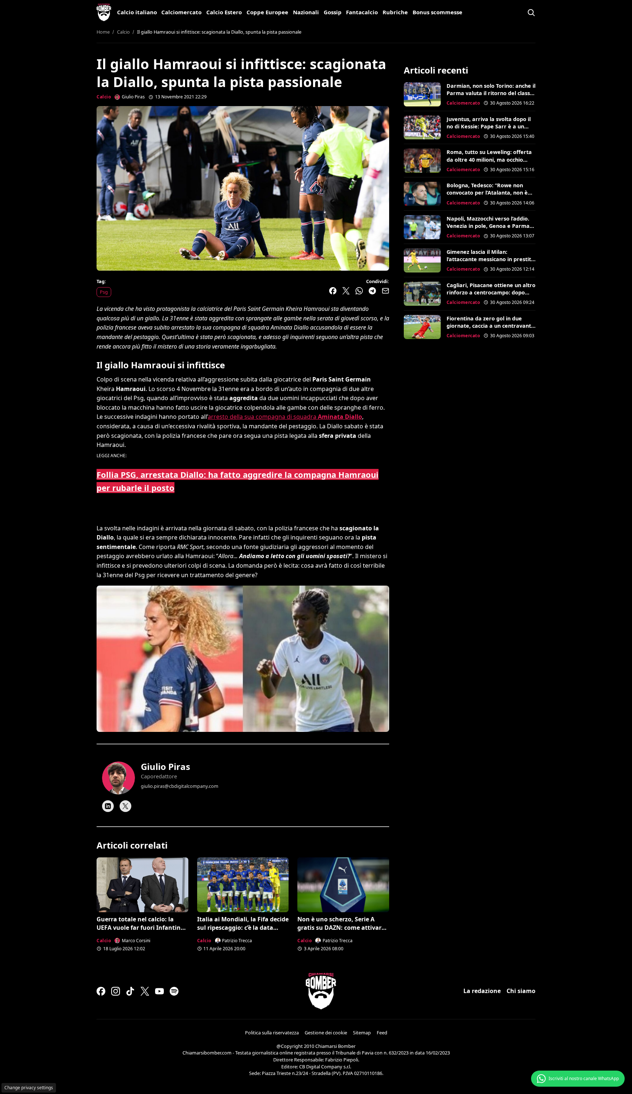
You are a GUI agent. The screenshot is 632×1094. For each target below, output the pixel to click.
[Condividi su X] (346, 290)
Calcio (104, 97)
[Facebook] (101, 991)
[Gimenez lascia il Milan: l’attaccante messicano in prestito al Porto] (422, 260)
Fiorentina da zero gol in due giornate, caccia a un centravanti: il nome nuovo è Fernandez (490, 326)
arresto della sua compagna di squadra (285, 417)
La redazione (482, 991)
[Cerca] (531, 12)
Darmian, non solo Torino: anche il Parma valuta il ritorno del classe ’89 (491, 93)
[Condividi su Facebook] (332, 290)
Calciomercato (181, 12)
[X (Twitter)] (144, 991)
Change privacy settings (28, 1087)
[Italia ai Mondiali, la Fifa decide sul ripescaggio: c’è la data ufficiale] (243, 884)
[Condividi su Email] (385, 290)
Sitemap (362, 1032)
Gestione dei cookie (326, 1032)
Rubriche (395, 12)
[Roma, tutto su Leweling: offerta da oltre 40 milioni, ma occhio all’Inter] (422, 161)
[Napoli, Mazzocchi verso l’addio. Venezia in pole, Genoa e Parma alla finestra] (422, 227)
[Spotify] (174, 991)
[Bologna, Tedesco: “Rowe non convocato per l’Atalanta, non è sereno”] (422, 194)
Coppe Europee (267, 12)
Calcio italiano (137, 12)
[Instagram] (115, 991)
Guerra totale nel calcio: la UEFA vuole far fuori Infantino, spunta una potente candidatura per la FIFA (141, 931)
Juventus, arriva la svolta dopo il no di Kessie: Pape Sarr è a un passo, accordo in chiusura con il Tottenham (489, 130)
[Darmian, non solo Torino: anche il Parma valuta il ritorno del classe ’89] (422, 94)
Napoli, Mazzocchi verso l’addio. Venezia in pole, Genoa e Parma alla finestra (488, 226)
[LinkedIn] (108, 806)
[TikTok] (130, 991)
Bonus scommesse (437, 12)
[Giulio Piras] (118, 778)
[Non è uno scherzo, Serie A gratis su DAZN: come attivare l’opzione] (343, 884)
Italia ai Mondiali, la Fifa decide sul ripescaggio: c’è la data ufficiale (243, 927)
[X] (125, 806)
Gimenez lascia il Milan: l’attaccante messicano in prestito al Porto (490, 259)
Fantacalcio (362, 12)
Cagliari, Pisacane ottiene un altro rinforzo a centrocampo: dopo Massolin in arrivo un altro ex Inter (491, 296)
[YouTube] (159, 991)
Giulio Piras (165, 766)
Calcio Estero (224, 12)
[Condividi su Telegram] (372, 290)
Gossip (333, 12)
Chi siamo (521, 991)
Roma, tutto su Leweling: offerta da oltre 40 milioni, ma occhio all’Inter (489, 159)
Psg (104, 292)
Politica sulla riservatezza (272, 1032)
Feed (382, 1032)
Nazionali (306, 12)
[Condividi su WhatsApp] (359, 290)
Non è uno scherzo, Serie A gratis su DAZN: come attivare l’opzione (341, 927)
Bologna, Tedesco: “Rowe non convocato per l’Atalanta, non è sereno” (487, 192)
